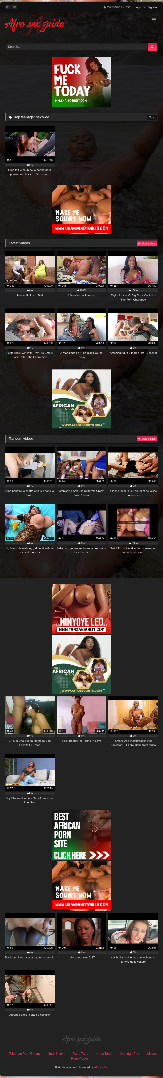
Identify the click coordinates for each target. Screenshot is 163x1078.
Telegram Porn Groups (25, 1053)
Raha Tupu (80, 1053)
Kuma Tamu (103, 1053)
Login (138, 7)
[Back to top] (150, 1066)
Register (152, 7)
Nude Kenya (56, 1053)
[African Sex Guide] (81, 26)
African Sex (101, 1067)
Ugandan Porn (129, 1053)
